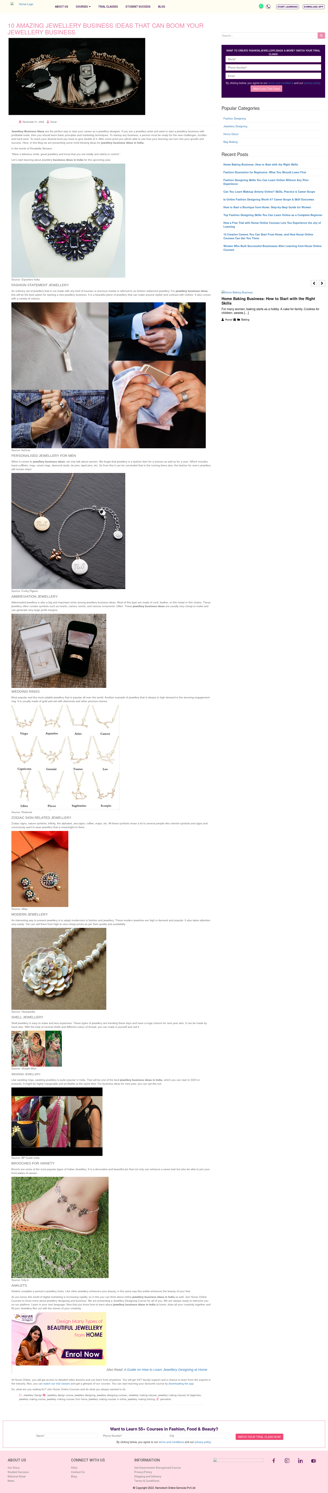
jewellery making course (32, 1399)
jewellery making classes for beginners (179, 1395)
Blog (161, 6)
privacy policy (312, 83)
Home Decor (231, 134)
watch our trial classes (56, 1383)
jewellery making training (141, 1399)
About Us (61, 6)
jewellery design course (60, 1395)
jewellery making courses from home (67, 1399)
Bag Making (230, 142)
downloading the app (181, 1383)
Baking (245, 319)
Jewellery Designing (235, 126)
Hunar (53, 122)
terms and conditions (280, 83)
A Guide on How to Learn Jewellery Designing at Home (165, 1370)
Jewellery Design (32, 1395)
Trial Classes (108, 6)
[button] (287, 6)
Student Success (138, 6)
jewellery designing (85, 1395)
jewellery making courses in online (107, 1399)
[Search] (321, 35)
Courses (82, 6)
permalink (165, 1399)
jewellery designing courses (112, 1395)
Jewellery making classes (143, 1395)
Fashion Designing (234, 118)
